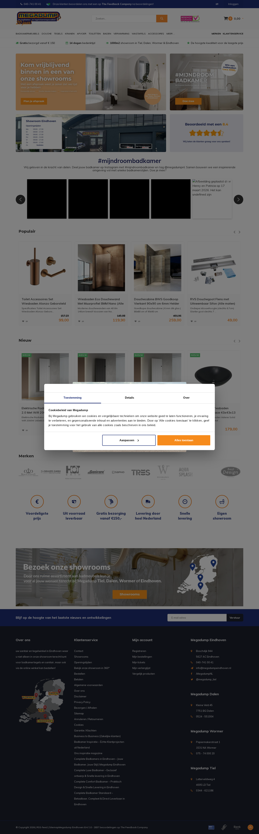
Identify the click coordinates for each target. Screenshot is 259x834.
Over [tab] (186, 397)
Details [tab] (129, 397)
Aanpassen (126, 440)
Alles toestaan (183, 440)
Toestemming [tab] (73, 397)
